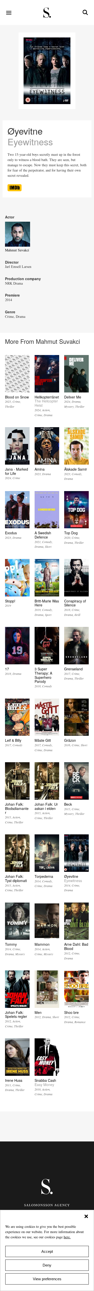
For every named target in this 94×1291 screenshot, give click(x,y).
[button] (86, 1216)
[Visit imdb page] (15, 189)
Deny (47, 1265)
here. (67, 1237)
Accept (47, 1251)
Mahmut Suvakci (17, 250)
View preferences (47, 1279)
